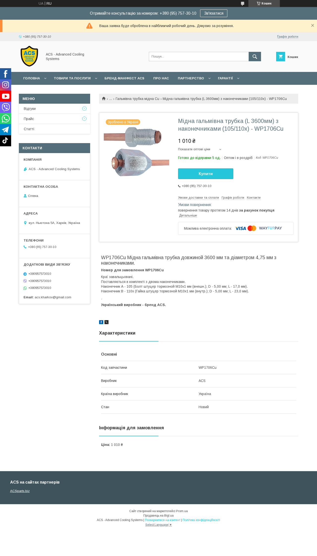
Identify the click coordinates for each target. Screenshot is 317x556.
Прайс (29, 119)
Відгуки (30, 109)
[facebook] (101, 323)
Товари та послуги (72, 78)
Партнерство (191, 78)
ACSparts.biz (20, 491)
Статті (29, 129)
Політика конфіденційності (201, 520)
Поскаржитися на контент (162, 520)
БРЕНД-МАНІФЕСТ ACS (124, 78)
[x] (106, 323)
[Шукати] (255, 56)
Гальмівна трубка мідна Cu (137, 99)
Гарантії (225, 78)
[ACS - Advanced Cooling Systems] (29, 65)
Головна (31, 78)
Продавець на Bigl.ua (158, 515)
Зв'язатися (213, 13)
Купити (206, 174)
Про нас (161, 78)
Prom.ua (182, 511)
